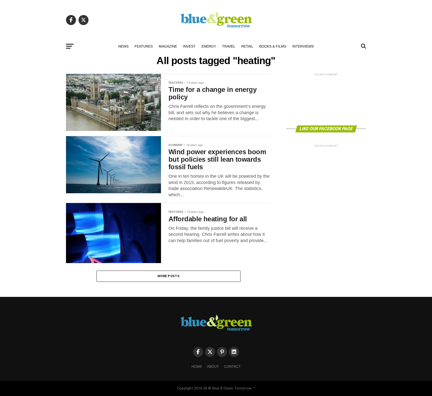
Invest (189, 46)
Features (143, 46)
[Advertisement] (326, 99)
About (213, 366)
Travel (228, 46)
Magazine (168, 46)
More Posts (169, 276)
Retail (247, 46)
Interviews (303, 46)
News (123, 46)
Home (197, 366)
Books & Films (272, 46)
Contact (232, 366)
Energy (209, 46)
